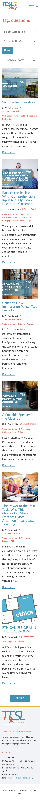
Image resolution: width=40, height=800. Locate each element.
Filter (7, 50)
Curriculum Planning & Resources (17, 218)
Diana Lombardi (30, 424)
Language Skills (8, 541)
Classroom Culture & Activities (15, 214)
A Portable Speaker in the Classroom (18, 416)
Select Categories (14, 32)
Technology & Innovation (13, 642)
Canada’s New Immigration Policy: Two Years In (19, 306)
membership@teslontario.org (20, 778)
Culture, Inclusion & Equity (14, 324)
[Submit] (33, 60)
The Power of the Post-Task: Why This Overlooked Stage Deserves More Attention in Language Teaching (19, 515)
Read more (8, 152)
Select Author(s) (13, 41)
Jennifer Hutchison (12, 320)
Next (19, 698)
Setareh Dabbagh (12, 533)
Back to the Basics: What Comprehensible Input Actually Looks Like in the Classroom (18, 198)
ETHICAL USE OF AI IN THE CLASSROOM (19, 629)
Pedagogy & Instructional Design (16, 221)
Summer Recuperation (18, 102)
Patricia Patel (30, 209)
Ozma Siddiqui (29, 637)
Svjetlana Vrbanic (12, 111)
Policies (29, 324)
